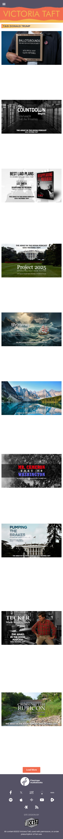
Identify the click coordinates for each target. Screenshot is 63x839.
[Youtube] (42, 799)
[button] (3, 3)
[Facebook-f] (10, 792)
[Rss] (36, 807)
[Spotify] (10, 799)
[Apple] (21, 799)
